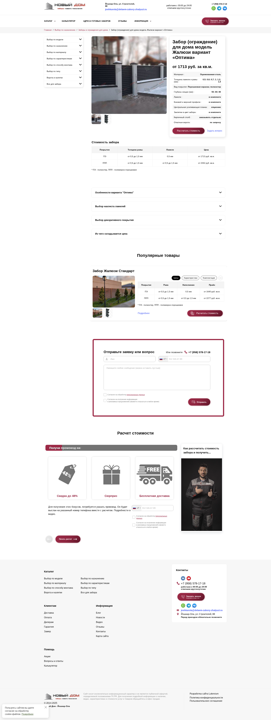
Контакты (101, 631)
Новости (100, 617)
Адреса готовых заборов (96, 21)
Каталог (48, 21)
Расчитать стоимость (207, 313)
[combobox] (163, 359)
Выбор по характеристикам (59, 58)
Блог (98, 613)
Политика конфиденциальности (206, 697)
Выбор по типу (53, 71)
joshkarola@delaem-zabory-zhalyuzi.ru (126, 9)
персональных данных (136, 395)
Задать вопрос (214, 131)
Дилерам (48, 622)
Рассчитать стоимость (188, 131)
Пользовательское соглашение (206, 701)
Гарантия (49, 627)
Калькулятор (68, 21)
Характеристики (190, 278)
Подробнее (27, 714)
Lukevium (213, 693)
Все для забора (54, 84)
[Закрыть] (45, 707)
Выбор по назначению (65, 30)
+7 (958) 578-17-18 (219, 4)
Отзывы (122, 21)
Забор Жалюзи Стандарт (114, 271)
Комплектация (209, 278)
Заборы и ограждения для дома (93, 30)
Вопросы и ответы (53, 661)
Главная (48, 30)
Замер (47, 631)
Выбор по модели (55, 39)
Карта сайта (102, 636)
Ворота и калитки (55, 77)
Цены (176, 278)
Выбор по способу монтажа (59, 65)
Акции (47, 656)
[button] (93, 258)
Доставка (49, 613)
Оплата (48, 617)
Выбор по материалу (56, 52)
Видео (99, 622)
